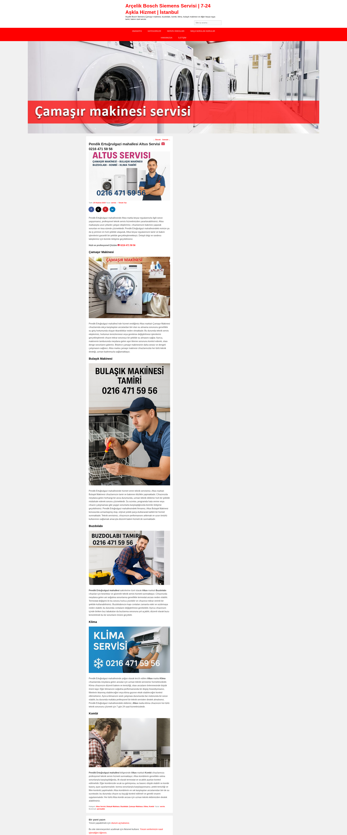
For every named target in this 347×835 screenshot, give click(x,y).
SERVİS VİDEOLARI (175, 31)
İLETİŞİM (182, 38)
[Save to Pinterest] (105, 209)
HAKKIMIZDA (166, 38)
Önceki (157, 140)
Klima (146, 806)
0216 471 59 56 (127, 245)
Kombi (151, 806)
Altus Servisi (101, 806)
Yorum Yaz (122, 203)
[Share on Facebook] (91, 209)
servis (113, 203)
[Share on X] (98, 209)
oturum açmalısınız (120, 823)
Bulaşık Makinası (113, 806)
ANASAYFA (137, 31)
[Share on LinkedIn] (112, 209)
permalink (101, 809)
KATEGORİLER (154, 31)
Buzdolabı (124, 806)
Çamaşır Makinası (136, 806)
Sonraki (166, 140)
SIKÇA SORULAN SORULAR (202, 31)
